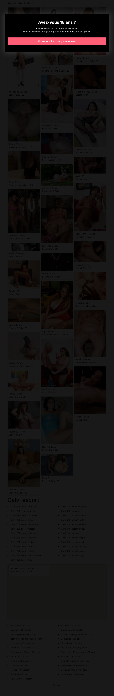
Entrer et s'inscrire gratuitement (57, 41)
